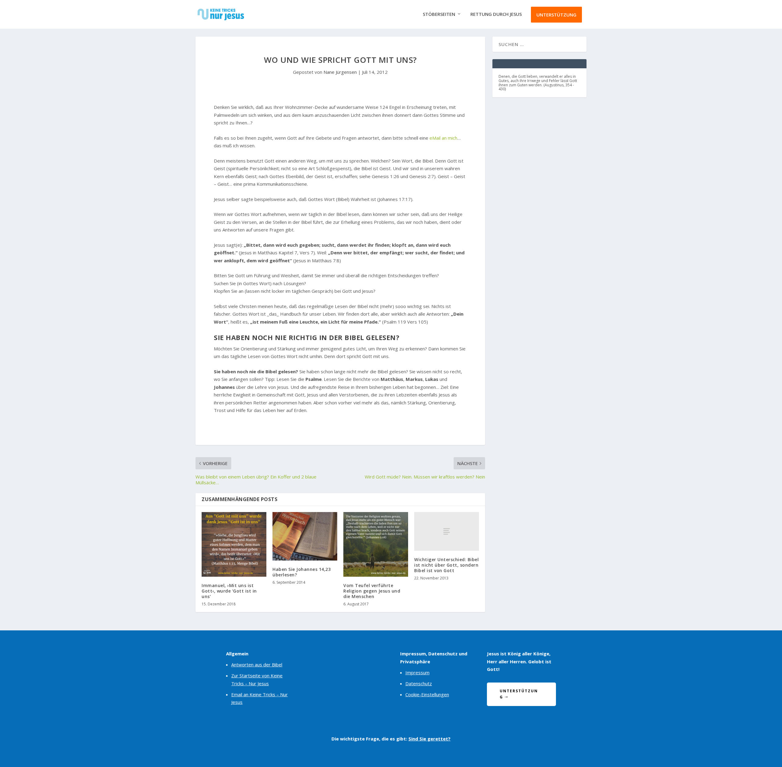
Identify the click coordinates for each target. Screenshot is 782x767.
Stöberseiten (439, 14)
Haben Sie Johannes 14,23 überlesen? (301, 572)
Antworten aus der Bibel (256, 664)
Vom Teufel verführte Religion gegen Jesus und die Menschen (371, 590)
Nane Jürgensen (340, 72)
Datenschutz (418, 683)
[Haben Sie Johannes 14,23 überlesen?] (304, 536)
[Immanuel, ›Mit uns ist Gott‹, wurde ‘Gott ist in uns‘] (234, 544)
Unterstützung (556, 15)
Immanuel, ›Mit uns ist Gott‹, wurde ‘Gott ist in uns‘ (229, 590)
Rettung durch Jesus (496, 14)
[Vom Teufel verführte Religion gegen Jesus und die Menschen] (375, 544)
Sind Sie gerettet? (429, 739)
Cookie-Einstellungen (427, 694)
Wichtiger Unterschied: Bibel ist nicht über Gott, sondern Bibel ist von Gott (446, 565)
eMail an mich (443, 138)
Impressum (417, 672)
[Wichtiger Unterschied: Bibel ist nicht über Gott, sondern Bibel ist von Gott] (446, 531)
